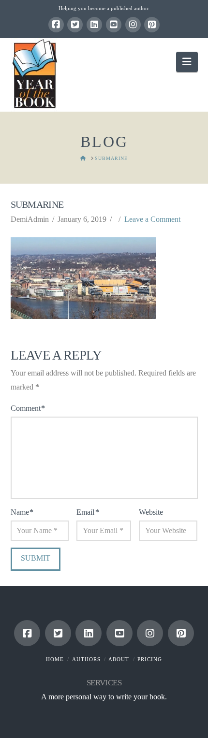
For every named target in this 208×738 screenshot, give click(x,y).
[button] (186, 62)
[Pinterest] (152, 24)
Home (55, 659)
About (118, 659)
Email (87, 512)
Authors (86, 659)
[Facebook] (56, 24)
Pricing (149, 659)
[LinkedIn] (94, 24)
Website (151, 512)
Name (22, 512)
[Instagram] (133, 24)
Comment (28, 408)
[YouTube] (113, 24)
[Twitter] (75, 24)
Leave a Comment (152, 219)
